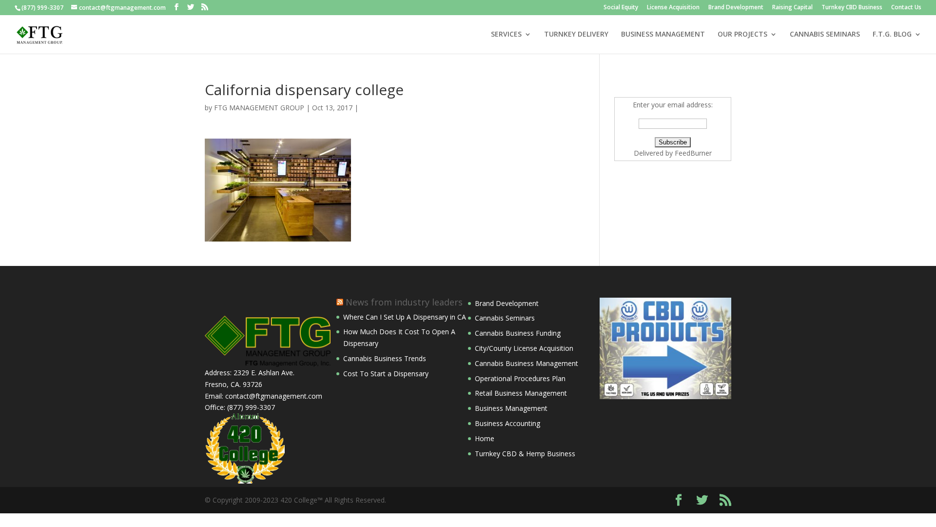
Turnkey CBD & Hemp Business (525, 453)
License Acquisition (673, 7)
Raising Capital (792, 7)
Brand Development (735, 7)
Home (484, 438)
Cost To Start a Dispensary (386, 373)
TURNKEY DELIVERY (576, 35)
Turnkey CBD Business (851, 7)
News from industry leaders (404, 302)
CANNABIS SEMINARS (825, 35)
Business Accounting (507, 423)
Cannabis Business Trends (384, 358)
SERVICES (506, 35)
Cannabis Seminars (505, 318)
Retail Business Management (521, 393)
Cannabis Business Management (526, 363)
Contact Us (906, 7)
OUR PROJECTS (742, 35)
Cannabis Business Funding (518, 333)
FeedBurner (693, 153)
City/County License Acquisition (524, 348)
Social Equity (621, 7)
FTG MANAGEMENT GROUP (259, 107)
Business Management (511, 408)
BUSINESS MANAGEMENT (663, 35)
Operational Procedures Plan (520, 378)
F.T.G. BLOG (892, 35)
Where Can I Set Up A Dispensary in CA (404, 317)
